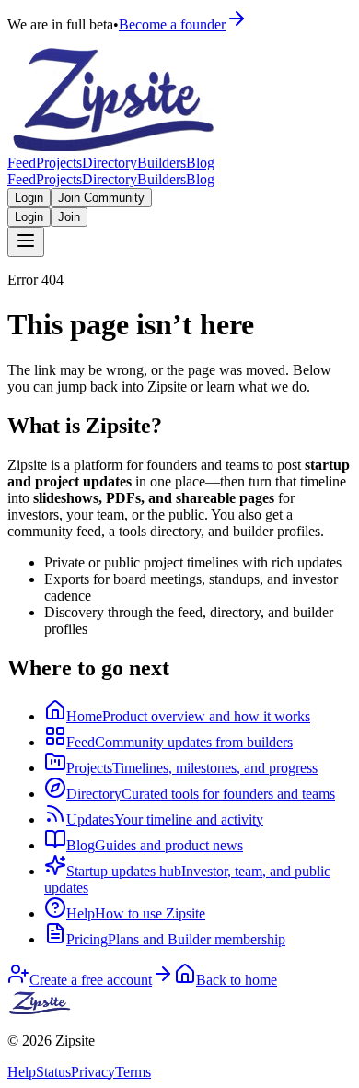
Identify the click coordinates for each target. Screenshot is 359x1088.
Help (21, 1072)
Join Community (101, 198)
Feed (21, 162)
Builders (161, 162)
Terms (133, 1072)
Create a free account (90, 980)
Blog (200, 162)
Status (53, 1072)
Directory (109, 162)
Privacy (93, 1072)
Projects (59, 162)
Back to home (236, 980)
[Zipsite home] (40, 1009)
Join (69, 217)
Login (29, 198)
